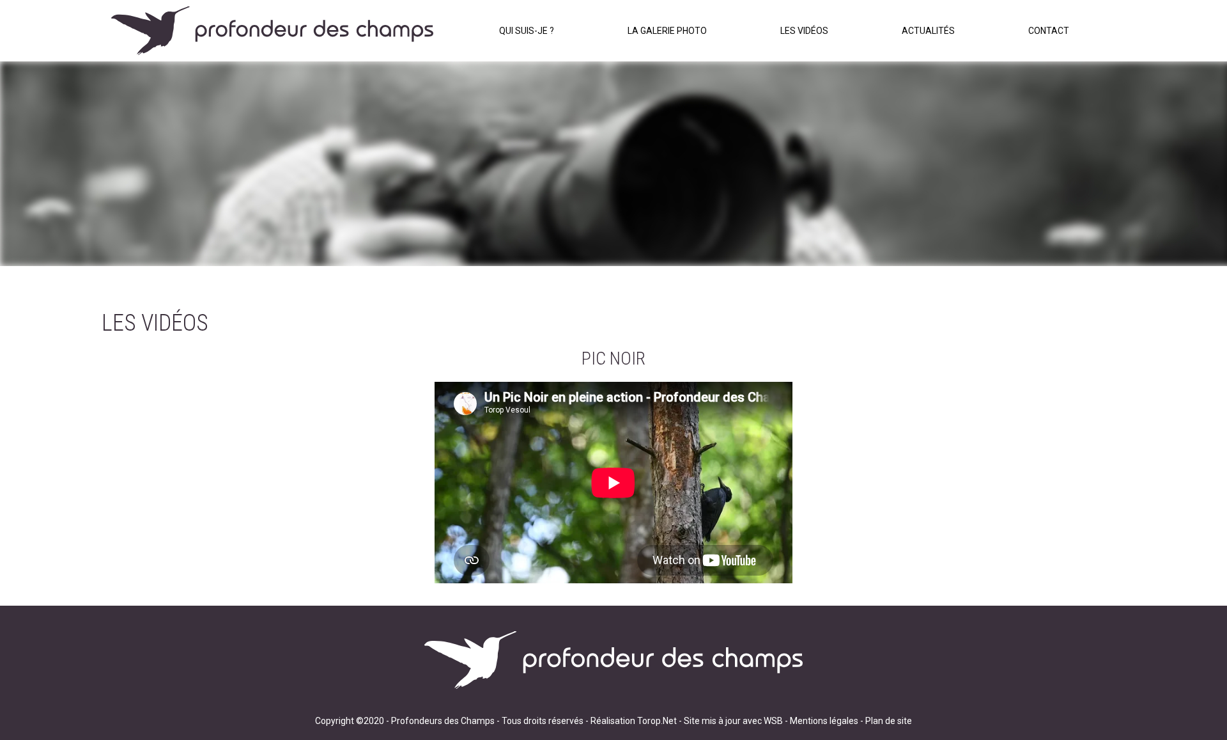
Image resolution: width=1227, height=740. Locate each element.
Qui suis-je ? (526, 31)
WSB (773, 721)
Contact (1048, 31)
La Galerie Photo (667, 31)
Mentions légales (824, 721)
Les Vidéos (804, 31)
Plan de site (888, 721)
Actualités (928, 31)
